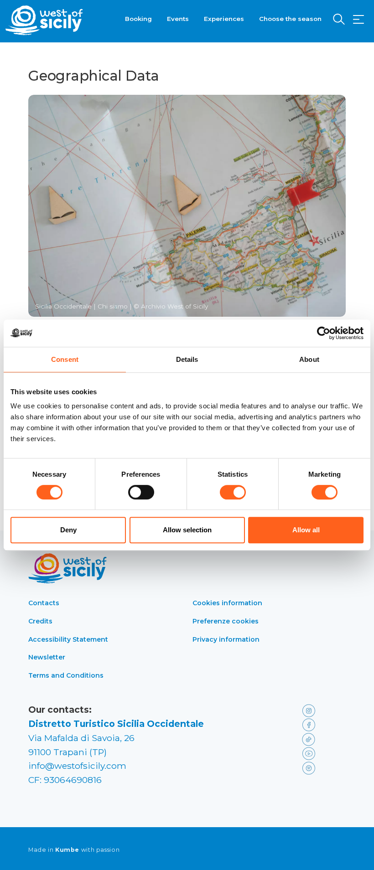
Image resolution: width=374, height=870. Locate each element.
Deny (68, 530)
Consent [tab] (64, 359)
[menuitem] (138, 17)
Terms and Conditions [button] (66, 675)
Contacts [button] (43, 603)
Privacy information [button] (226, 639)
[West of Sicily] (44, 20)
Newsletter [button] (46, 657)
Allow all (306, 530)
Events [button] (178, 18)
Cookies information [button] (227, 603)
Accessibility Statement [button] (68, 639)
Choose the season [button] (290, 18)
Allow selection (187, 530)
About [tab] (309, 359)
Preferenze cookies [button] (225, 621)
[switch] (141, 492)
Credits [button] (40, 621)
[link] (322, 710)
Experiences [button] (224, 18)
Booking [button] (138, 18)
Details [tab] (187, 359)
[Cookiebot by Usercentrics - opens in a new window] (324, 333)
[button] (358, 19)
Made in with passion (73, 850)
